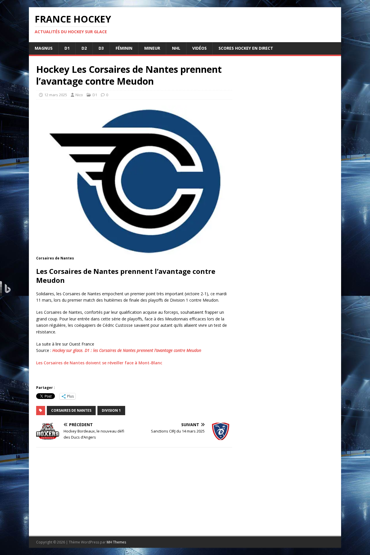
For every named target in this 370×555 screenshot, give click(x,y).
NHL (176, 48)
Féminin (124, 48)
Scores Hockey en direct (246, 48)
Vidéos (199, 48)
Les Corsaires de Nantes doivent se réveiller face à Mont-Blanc (99, 362)
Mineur (152, 48)
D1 (67, 48)
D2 (84, 48)
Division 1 (111, 410)
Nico (79, 94)
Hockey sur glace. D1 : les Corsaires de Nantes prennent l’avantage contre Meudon (126, 350)
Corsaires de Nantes (71, 410)
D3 (101, 48)
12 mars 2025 (55, 94)
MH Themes (116, 542)
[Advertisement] (287, 288)
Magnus (44, 48)
